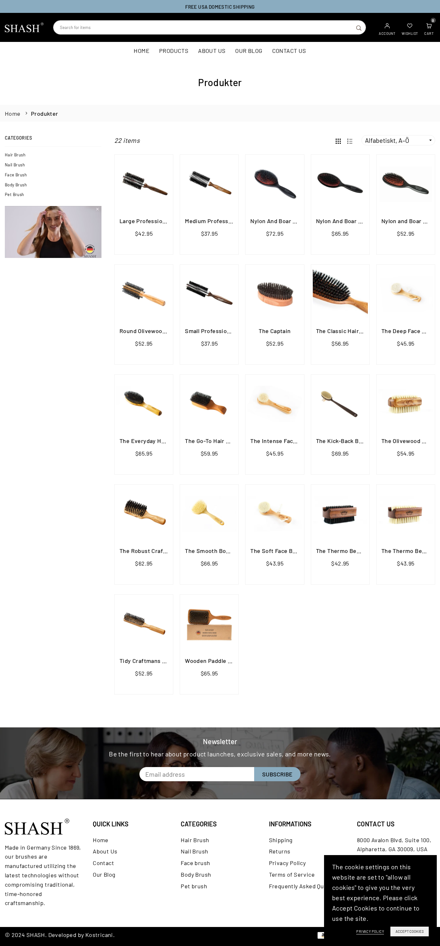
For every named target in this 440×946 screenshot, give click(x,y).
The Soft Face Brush (277, 550)
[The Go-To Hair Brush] (209, 403)
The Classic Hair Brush (346, 330)
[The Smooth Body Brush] (209, 513)
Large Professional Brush (153, 220)
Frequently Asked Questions (306, 886)
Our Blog (248, 50)
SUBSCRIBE (277, 774)
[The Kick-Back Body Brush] (340, 403)
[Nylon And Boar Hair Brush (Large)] (274, 184)
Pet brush (14, 194)
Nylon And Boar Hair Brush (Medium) (364, 220)
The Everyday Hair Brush (153, 440)
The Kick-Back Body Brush (351, 440)
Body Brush (16, 184)
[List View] (350, 140)
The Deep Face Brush (409, 330)
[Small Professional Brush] (209, 293)
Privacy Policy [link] (370, 931)
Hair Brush (15, 154)
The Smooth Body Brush (217, 550)
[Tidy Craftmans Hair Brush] (143, 623)
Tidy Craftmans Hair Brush (155, 660)
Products (173, 50)
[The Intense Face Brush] (274, 403)
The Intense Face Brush (281, 440)
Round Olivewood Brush (151, 330)
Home (141, 50)
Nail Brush (15, 164)
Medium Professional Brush (221, 220)
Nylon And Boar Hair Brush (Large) (295, 220)
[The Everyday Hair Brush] (143, 403)
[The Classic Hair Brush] (340, 293)
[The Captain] (274, 293)
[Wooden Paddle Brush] (209, 623)
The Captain (275, 330)
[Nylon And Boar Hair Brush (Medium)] (340, 184)
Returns (280, 851)
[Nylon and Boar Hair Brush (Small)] (405, 184)
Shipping (281, 839)
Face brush (16, 174)
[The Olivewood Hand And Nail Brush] (405, 403)
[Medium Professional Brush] (209, 184)
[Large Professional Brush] (143, 184)
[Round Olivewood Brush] (143, 293)
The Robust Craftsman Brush (158, 550)
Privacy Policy (287, 862)
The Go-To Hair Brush (213, 440)
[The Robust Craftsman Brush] (143, 513)
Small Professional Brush (218, 330)
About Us (211, 50)
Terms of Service (292, 874)
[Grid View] (338, 140)
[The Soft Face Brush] (274, 513)
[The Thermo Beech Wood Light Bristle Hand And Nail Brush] (405, 513)
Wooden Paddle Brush (214, 660)
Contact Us (289, 50)
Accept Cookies (410, 931)
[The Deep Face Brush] (405, 293)
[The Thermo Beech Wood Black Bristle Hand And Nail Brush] (340, 513)
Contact (103, 862)
